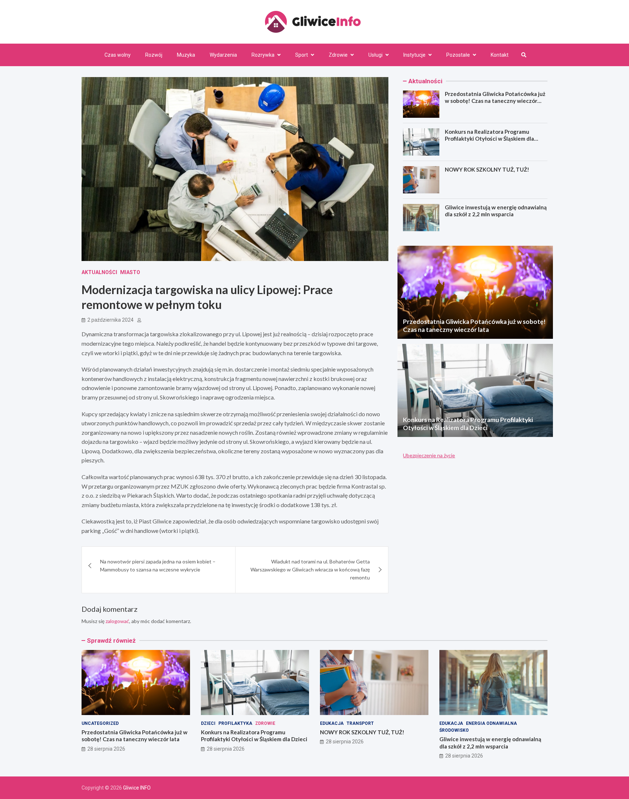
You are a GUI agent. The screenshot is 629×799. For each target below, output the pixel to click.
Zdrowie (338, 55)
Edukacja (332, 723)
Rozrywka (263, 55)
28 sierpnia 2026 (106, 749)
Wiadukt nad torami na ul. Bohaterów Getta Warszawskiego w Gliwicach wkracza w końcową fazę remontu (310, 569)
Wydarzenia (223, 55)
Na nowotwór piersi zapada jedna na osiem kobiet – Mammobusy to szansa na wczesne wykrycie (157, 565)
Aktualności (99, 272)
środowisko (454, 730)
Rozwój (153, 55)
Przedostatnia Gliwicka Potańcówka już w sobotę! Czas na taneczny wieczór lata (495, 101)
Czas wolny (117, 55)
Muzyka (186, 55)
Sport (301, 55)
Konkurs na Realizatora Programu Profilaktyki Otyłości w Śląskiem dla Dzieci (489, 138)
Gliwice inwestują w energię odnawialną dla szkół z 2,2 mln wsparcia (496, 211)
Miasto (130, 272)
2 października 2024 (110, 320)
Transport (360, 723)
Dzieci (208, 723)
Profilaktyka (235, 723)
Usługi (375, 55)
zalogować (117, 621)
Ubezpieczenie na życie (429, 455)
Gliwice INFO (137, 788)
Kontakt (500, 55)
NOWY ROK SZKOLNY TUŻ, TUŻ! (487, 169)
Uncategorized (100, 723)
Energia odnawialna (491, 723)
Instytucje (414, 55)
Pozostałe (458, 55)
